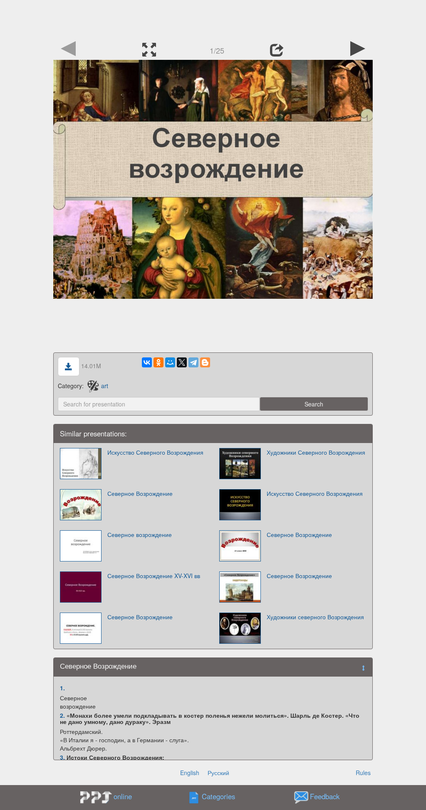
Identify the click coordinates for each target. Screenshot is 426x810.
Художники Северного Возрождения (316, 452)
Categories (218, 797)
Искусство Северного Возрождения (155, 452)
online (123, 796)
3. (62, 757)
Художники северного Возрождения (315, 617)
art (104, 386)
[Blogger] (205, 362)
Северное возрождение (139, 534)
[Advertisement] (213, 18)
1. (62, 688)
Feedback (324, 797)
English (189, 772)
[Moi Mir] (170, 362)
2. (62, 715)
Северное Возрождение (140, 493)
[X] (182, 362)
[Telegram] (193, 362)
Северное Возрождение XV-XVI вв (153, 575)
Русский (218, 772)
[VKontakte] (147, 362)
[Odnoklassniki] (158, 362)
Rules (363, 772)
